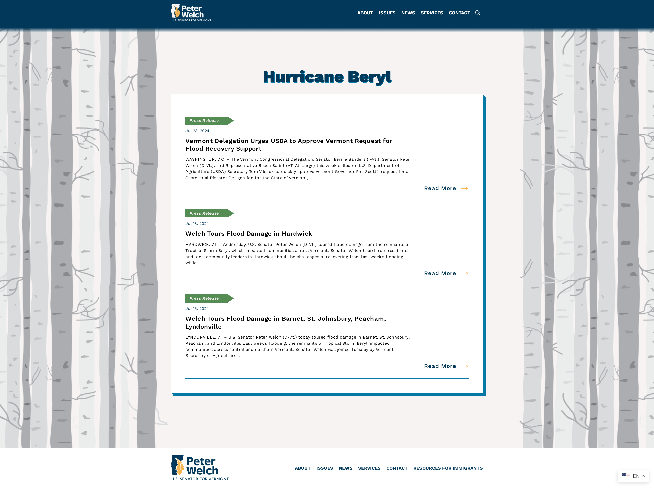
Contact (459, 13)
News (408, 13)
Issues (387, 13)
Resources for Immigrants (448, 468)
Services (432, 13)
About (365, 13)
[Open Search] (477, 12)
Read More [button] (440, 188)
